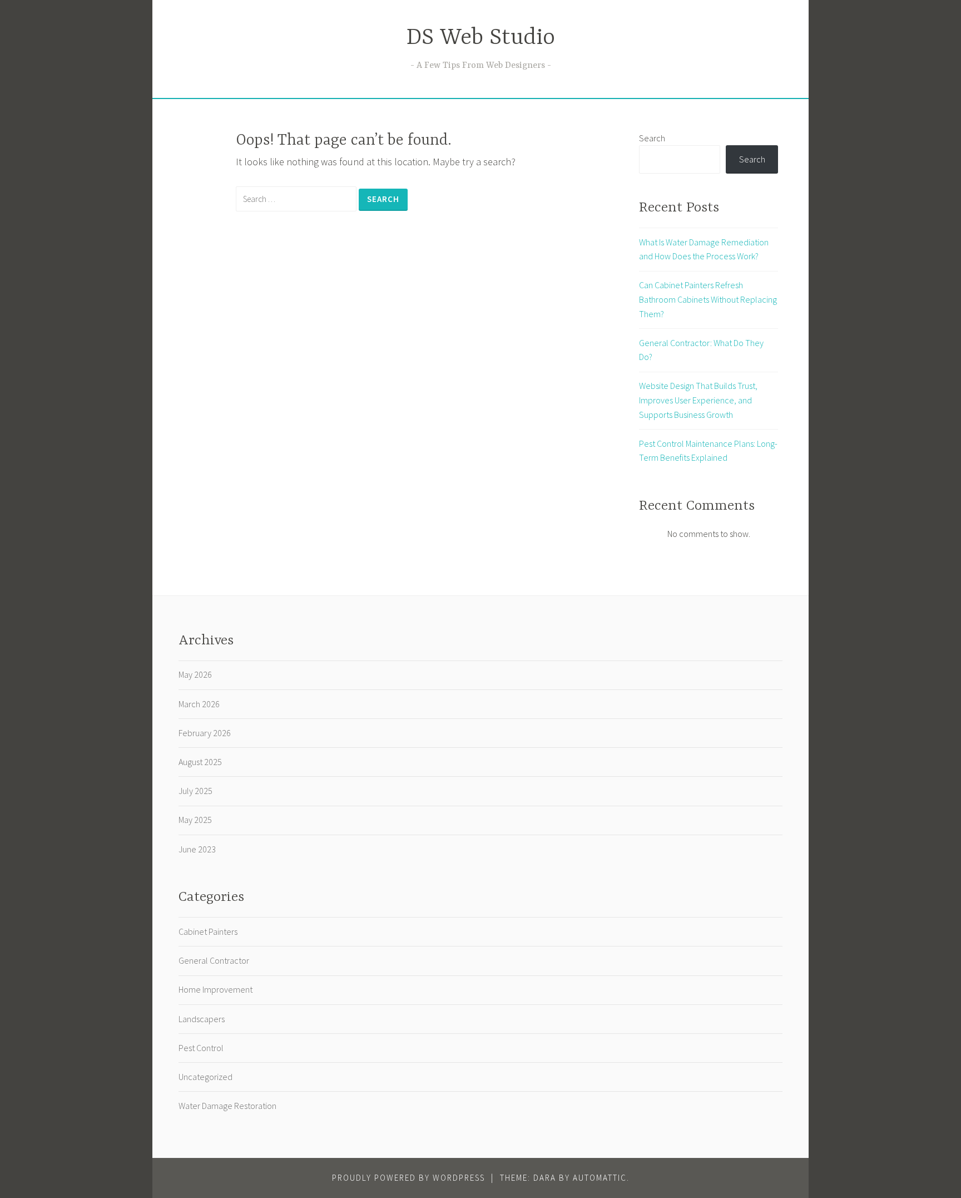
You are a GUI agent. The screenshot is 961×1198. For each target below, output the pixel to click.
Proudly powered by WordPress (408, 1177)
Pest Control (201, 1047)
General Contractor (214, 960)
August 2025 (200, 761)
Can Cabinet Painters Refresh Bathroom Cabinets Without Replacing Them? (708, 299)
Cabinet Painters (208, 931)
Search (652, 138)
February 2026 (205, 732)
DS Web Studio (481, 38)
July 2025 (195, 790)
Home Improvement (215, 989)
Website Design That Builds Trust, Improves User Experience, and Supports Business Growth (698, 400)
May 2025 (195, 819)
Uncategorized (205, 1076)
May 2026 (195, 674)
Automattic (600, 1177)
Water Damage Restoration (227, 1105)
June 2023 (197, 849)
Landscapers (202, 1018)
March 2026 (199, 703)
